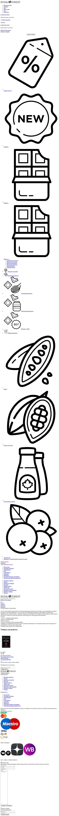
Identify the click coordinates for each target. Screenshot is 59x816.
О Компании (7, 572)
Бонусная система (8, 589)
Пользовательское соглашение (12, 576)
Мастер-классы (8, 5)
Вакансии (6, 575)
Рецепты (6, 6)
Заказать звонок (31, 34)
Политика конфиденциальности (12, 578)
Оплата (6, 593)
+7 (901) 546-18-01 (5, 20)
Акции (5, 582)
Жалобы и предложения (10, 590)
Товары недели (5, 561)
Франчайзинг (7, 569)
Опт (5, 10)
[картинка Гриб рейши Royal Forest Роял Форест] (6, 651)
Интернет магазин (8, 580)
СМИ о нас (7, 587)
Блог (5, 8)
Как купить (7, 9)
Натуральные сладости (7, 564)
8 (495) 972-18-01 (5, 14)
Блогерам (6, 574)
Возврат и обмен (8, 591)
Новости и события (9, 583)
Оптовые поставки (9, 568)
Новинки (3, 563)
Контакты (6, 12)
